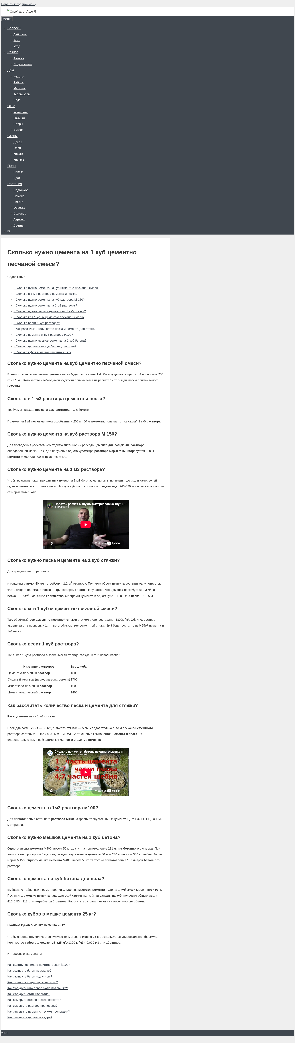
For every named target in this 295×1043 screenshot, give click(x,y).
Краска (18, 153)
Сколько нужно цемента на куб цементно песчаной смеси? (56, 288)
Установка (21, 112)
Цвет (17, 177)
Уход (17, 46)
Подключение (23, 64)
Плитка (18, 171)
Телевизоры (22, 94)
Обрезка (19, 207)
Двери (18, 142)
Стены (12, 136)
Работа (19, 82)
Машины (20, 88)
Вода (17, 100)
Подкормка (21, 190)
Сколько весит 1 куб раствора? (37, 323)
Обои (17, 147)
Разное (12, 52)
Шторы (18, 123)
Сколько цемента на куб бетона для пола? (45, 346)
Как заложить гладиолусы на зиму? (32, 982)
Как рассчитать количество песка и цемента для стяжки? (55, 328)
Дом (10, 70)
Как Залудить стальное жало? (28, 994)
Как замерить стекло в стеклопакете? (34, 999)
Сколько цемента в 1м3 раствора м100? (43, 334)
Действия (20, 34)
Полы (11, 166)
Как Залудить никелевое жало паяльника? (37, 988)
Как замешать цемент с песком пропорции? (38, 1011)
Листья (18, 201)
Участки (19, 76)
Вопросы (14, 28)
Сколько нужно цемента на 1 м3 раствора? (45, 305)
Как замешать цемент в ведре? (29, 1017)
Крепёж (19, 159)
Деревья (19, 219)
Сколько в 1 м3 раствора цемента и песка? (45, 293)
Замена (19, 58)
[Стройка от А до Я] (21, 11)
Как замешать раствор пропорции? (32, 1005)
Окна (11, 106)
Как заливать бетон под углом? (29, 976)
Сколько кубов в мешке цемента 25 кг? (42, 352)
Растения (14, 184)
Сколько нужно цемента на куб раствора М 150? (49, 299)
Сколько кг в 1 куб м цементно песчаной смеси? (49, 317)
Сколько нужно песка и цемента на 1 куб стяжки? (50, 311)
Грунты (18, 225)
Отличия (19, 118)
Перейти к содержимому (18, 4)
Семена (19, 196)
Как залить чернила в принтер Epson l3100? (38, 964)
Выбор (18, 129)
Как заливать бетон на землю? (29, 970)
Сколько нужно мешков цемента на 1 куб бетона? (50, 340)
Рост (17, 40)
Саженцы (20, 213)
